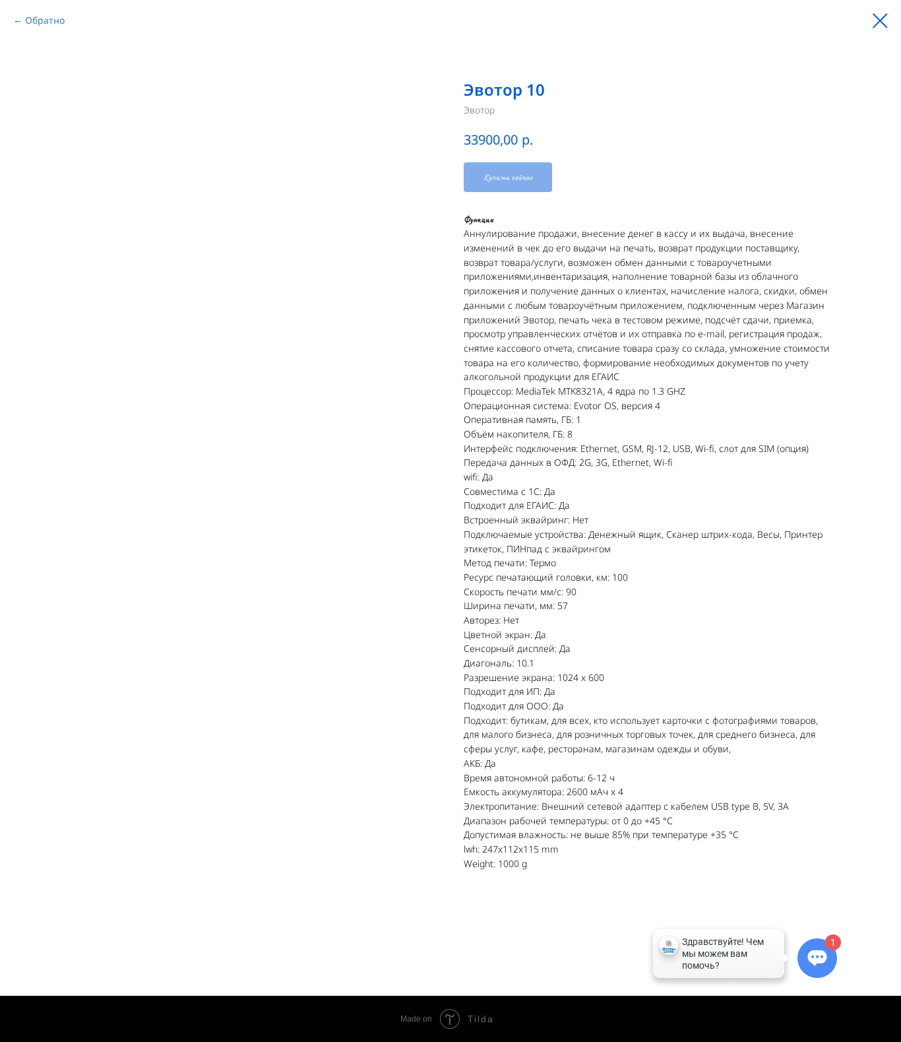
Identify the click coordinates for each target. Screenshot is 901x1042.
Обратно (45, 20)
